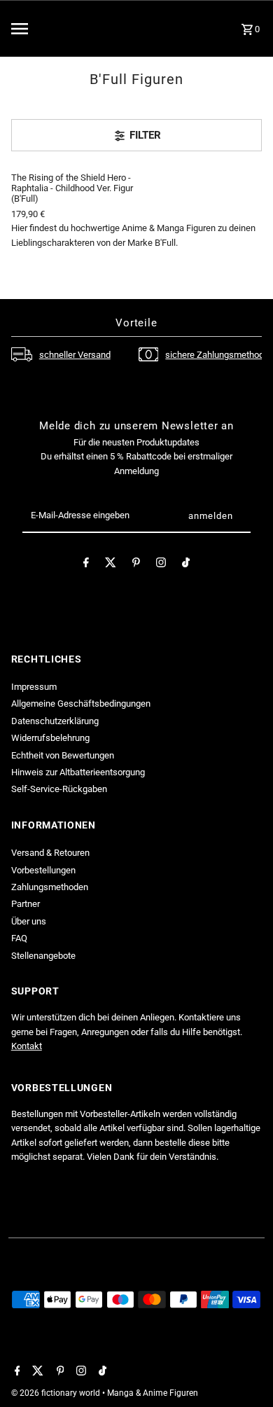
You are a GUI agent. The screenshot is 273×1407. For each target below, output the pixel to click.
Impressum (34, 686)
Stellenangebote (43, 955)
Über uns (28, 921)
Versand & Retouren (50, 852)
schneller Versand (75, 354)
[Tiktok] (186, 564)
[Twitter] (110, 564)
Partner (25, 904)
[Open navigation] (48, 28)
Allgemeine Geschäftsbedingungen (80, 703)
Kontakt (26, 1046)
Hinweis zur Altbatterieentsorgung (78, 772)
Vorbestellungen (43, 870)
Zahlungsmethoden (49, 887)
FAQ (19, 938)
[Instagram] (161, 564)
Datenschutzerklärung (55, 721)
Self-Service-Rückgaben (59, 789)
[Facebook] (86, 564)
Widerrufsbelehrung (50, 738)
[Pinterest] (136, 564)
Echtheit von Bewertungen (62, 755)
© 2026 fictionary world (56, 1393)
